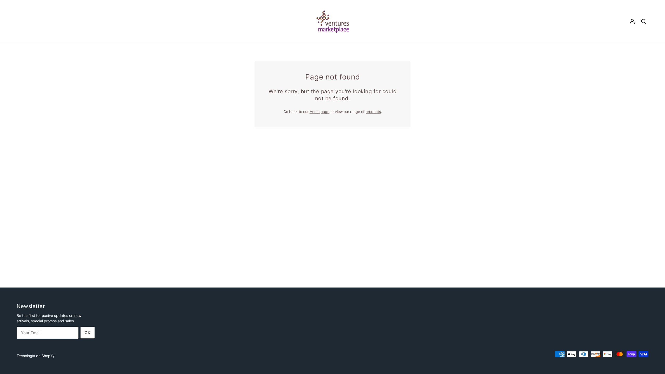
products (373, 111)
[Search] (643, 21)
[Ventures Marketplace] (332, 21)
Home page (319, 111)
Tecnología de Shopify (36, 355)
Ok (87, 332)
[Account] (632, 21)
